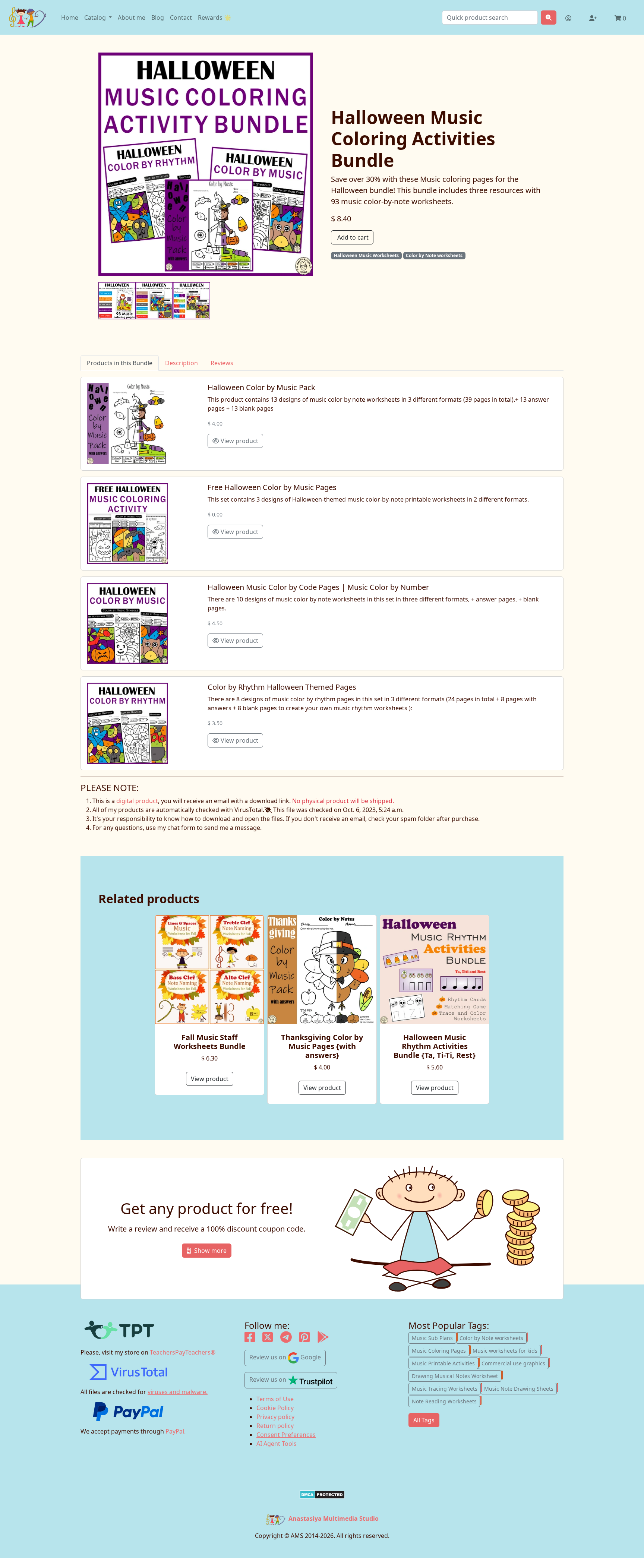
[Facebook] (249, 1339)
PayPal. (175, 1431)
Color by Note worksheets (493, 1337)
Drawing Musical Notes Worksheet (456, 1375)
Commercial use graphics (515, 1363)
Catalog (95, 17)
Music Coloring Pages (440, 1350)
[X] (267, 1339)
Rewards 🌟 (214, 17)
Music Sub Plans (434, 1337)
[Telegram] (286, 1339)
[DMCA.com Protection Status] (322, 1494)
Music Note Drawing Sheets (520, 1388)
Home (69, 17)
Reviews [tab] (222, 363)
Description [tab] (181, 363)
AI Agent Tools (276, 1444)
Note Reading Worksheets (446, 1401)
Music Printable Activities (445, 1363)
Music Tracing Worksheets (446, 1388)
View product (238, 441)
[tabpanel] (322, 573)
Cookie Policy (275, 1408)
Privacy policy (275, 1417)
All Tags (424, 1420)
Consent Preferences (286, 1435)
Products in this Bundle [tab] (119, 363)
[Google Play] (323, 1339)
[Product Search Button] (548, 17)
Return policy (275, 1426)
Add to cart (353, 237)
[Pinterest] (304, 1339)
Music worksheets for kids (507, 1350)
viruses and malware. (178, 1392)
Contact (181, 17)
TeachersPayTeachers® (182, 1352)
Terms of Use (275, 1399)
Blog (157, 17)
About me (131, 17)
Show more (210, 1250)
